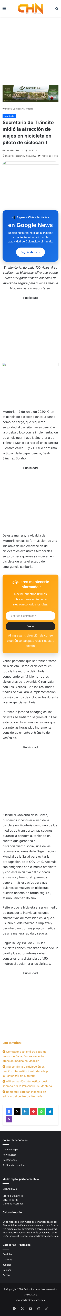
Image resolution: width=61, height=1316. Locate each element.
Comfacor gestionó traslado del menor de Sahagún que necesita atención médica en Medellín (25, 1056)
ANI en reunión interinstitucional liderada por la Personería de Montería (27, 1084)
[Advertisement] (30, 52)
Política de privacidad (14, 1165)
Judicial (7, 1264)
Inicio (8, 108)
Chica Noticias (12, 150)
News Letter (9, 1154)
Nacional (7, 1270)
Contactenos (10, 1160)
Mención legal (10, 1149)
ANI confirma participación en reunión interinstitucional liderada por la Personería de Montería (26, 1071)
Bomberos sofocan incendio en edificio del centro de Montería (24, 1094)
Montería (28, 108)
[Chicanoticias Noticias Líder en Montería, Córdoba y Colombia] (30, 8)
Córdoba (17, 108)
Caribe (6, 1275)
